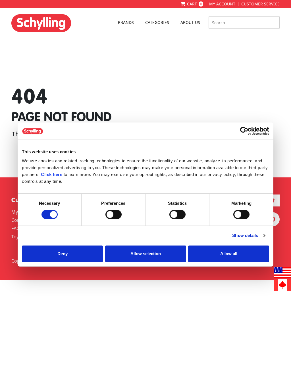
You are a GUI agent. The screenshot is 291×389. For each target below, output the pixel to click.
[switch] (113, 214)
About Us (190, 22)
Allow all (228, 253)
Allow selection (145, 253)
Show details (245, 235)
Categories (157, 22)
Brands (126, 22)
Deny (62, 253)
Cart (194, 4)
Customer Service (260, 4)
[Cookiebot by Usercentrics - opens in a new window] (244, 131)
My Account (222, 4)
